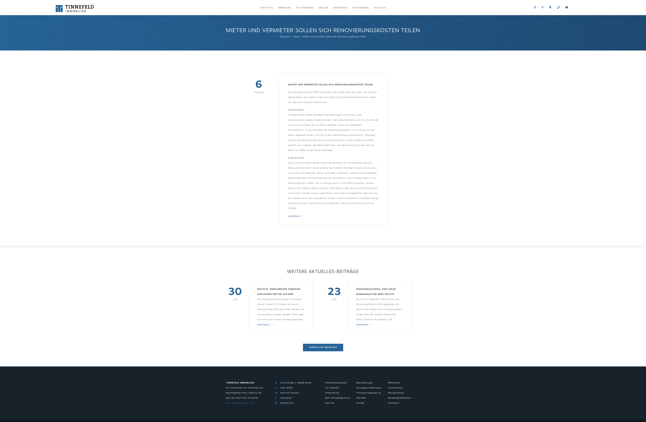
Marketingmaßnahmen (399, 398)
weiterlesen (294, 216)
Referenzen (340, 7)
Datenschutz (286, 403)
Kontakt (360, 403)
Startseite (266, 7)
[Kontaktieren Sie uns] (558, 7)
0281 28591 (286, 388)
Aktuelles (380, 7)
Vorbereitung (332, 393)
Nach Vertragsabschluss (337, 398)
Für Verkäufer (304, 7)
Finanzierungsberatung (368, 393)
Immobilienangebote (336, 382)
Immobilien (284, 7)
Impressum (286, 398)
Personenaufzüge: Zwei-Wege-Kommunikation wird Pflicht (376, 292)
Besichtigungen (364, 382)
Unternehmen (360, 7)
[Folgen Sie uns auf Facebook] (535, 7)
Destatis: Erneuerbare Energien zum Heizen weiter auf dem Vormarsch (278, 292)
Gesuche (323, 7)
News (296, 36)
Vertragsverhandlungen (368, 388)
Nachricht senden (289, 393)
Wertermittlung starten (238, 403)
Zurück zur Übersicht (323, 347)
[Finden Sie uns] (550, 7)
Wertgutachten (396, 393)
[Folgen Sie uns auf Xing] (542, 7)
